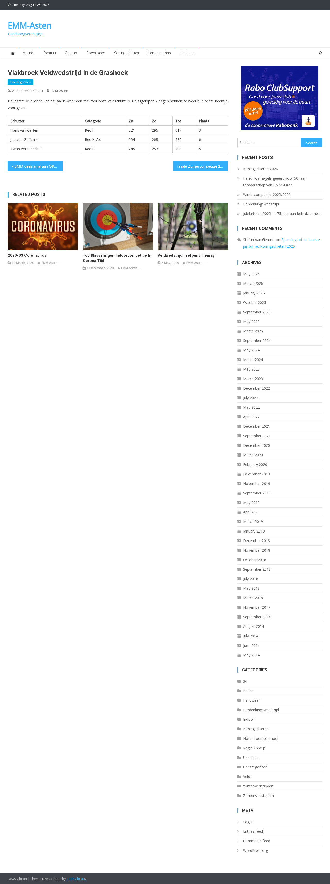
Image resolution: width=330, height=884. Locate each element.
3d (245, 681)
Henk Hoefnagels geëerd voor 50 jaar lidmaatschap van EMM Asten (274, 181)
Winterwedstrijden (258, 786)
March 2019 (253, 521)
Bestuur (50, 53)
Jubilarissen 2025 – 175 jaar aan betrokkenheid (282, 213)
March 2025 (253, 331)
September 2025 (257, 312)
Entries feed (253, 831)
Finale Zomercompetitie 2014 (201, 166)
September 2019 (257, 493)
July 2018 (250, 578)
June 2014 (251, 645)
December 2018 (256, 540)
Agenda (29, 53)
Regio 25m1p (254, 747)
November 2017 (256, 607)
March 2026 (253, 283)
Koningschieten (126, 53)
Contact (71, 53)
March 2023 (253, 378)
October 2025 (254, 302)
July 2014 (250, 635)
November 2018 (256, 550)
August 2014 (253, 626)
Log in (248, 821)
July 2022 (250, 397)
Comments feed (256, 840)
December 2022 (256, 388)
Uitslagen (186, 53)
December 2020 (256, 445)
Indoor (248, 719)
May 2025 (251, 321)
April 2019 (251, 512)
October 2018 (254, 559)
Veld (246, 776)
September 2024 (257, 340)
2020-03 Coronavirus (27, 255)
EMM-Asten (30, 25)
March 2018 (253, 597)
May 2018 (251, 588)
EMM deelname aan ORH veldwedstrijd (38, 166)
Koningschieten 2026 (260, 168)
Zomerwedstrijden (258, 795)
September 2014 (257, 616)
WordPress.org (255, 850)
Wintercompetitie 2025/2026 (267, 194)
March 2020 (253, 454)
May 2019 (251, 502)
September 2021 (257, 435)
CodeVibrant (76, 879)
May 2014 (251, 655)
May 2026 (251, 273)
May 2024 (251, 350)
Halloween (252, 700)
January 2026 (254, 292)
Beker (248, 690)
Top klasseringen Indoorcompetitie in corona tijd (117, 258)
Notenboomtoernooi (260, 738)
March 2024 (253, 359)
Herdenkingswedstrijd (261, 204)
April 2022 (251, 416)
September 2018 (257, 569)
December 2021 (256, 426)
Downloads (95, 53)
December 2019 (256, 473)
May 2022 (251, 407)
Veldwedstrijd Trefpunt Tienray (186, 255)
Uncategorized (20, 82)
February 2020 (255, 464)
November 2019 (256, 483)
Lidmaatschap (159, 53)
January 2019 (254, 531)
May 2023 (251, 369)
